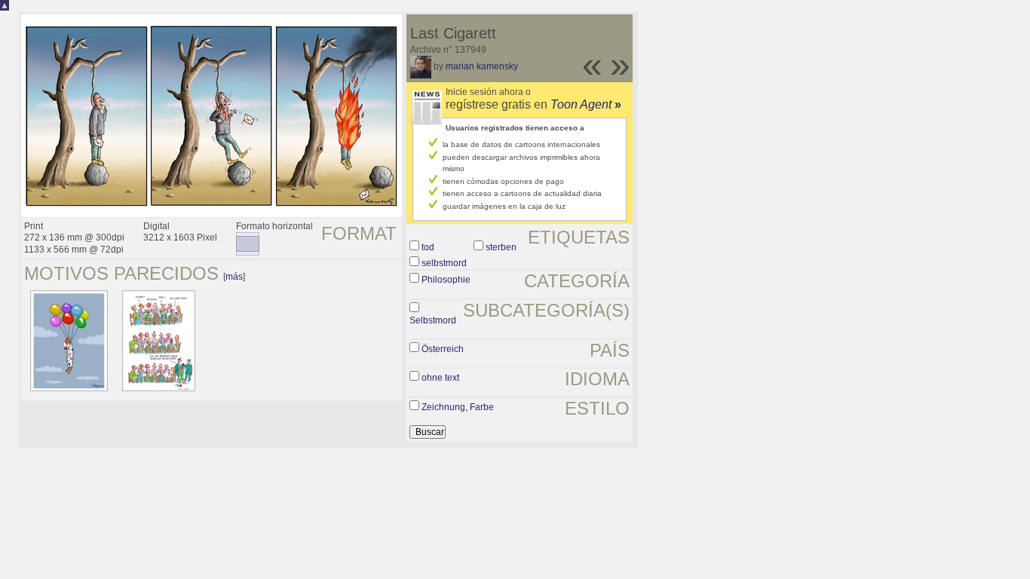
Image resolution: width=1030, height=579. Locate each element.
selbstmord (444, 263)
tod (428, 247)
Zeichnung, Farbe (458, 407)
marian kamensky (482, 66)
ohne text (440, 377)
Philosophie (446, 279)
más (234, 276)
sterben (501, 247)
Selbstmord (432, 320)
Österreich (443, 349)
